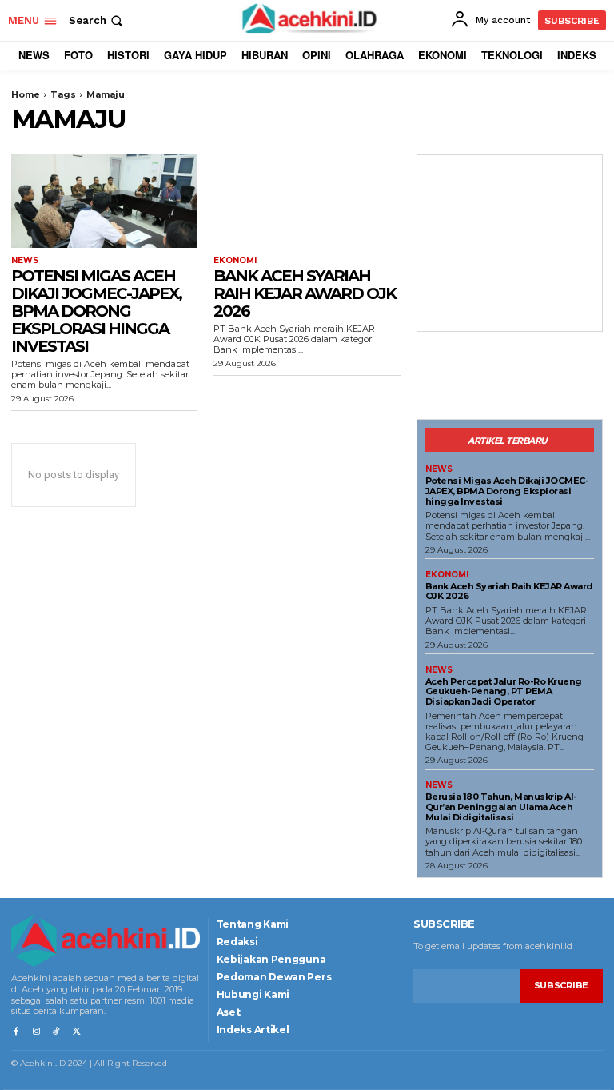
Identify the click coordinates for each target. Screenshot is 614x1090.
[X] (76, 1032)
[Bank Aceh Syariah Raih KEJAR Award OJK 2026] (306, 201)
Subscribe (561, 985)
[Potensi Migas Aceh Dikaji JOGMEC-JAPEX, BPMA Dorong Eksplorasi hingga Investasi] (104, 201)
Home (25, 94)
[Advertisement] (509, 243)
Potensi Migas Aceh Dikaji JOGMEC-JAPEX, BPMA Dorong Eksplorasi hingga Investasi (96, 311)
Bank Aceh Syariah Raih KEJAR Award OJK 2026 (304, 293)
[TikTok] (56, 1032)
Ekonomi (235, 261)
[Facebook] (16, 1032)
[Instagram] (36, 1032)
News (24, 261)
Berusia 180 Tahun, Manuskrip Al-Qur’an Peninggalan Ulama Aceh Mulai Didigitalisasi (501, 806)
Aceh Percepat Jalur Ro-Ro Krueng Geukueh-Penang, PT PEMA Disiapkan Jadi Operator (503, 691)
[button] (97, 20)
